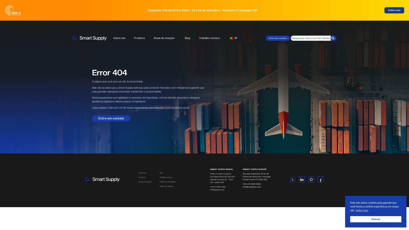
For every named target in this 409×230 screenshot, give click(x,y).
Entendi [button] (376, 219)
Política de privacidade (168, 182)
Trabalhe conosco (209, 38)
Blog (187, 38)
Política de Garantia (166, 186)
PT (236, 38)
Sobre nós (119, 38)
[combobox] (233, 38)
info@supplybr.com (217, 190)
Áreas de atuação (164, 38)
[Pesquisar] (333, 38)
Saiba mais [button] (361, 210)
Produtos (139, 38)
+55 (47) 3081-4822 (218, 187)
